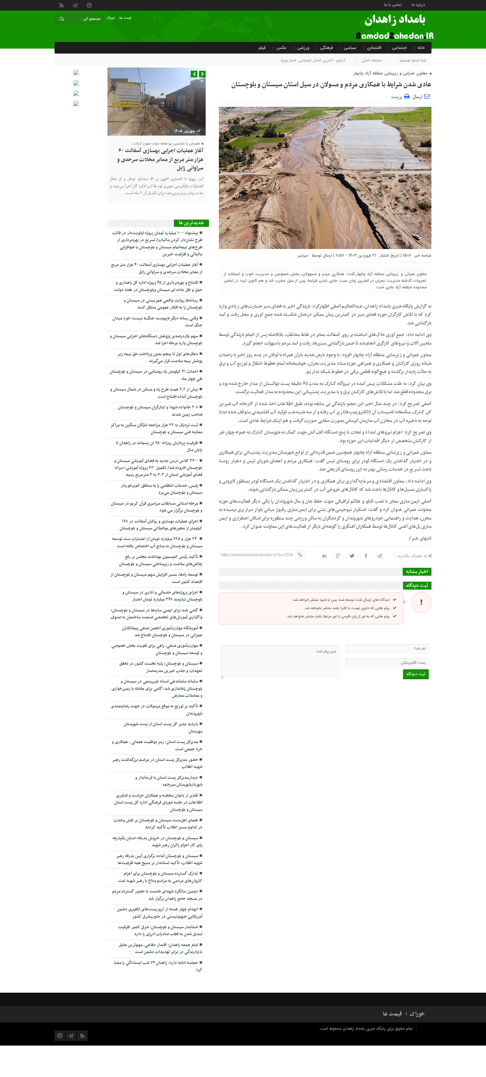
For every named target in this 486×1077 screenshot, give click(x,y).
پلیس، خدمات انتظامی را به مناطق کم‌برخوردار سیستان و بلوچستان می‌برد (161, 489)
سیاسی (350, 47)
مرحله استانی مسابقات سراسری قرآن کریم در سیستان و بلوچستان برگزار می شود (156, 507)
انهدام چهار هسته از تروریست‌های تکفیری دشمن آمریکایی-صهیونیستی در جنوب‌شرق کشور (159, 913)
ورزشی (303, 47)
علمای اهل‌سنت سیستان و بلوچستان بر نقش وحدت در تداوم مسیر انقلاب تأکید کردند (158, 824)
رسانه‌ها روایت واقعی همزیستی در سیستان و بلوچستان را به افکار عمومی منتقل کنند (163, 304)
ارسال (417, 97)
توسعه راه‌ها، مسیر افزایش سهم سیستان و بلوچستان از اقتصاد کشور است (156, 578)
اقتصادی (374, 47)
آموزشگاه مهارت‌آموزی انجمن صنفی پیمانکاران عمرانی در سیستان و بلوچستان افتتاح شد (162, 632)
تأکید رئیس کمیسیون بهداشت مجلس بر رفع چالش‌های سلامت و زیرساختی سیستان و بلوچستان (160, 560)
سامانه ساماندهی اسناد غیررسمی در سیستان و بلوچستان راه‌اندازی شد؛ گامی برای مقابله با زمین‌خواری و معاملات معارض (156, 688)
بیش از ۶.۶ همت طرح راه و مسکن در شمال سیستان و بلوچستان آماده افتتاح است (156, 393)
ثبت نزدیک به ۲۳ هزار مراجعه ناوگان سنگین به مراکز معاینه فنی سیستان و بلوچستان (156, 429)
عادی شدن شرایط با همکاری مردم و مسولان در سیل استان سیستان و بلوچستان (331, 84)
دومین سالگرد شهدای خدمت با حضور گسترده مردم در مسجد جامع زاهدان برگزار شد (157, 895)
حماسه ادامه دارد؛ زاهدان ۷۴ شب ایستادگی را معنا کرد (158, 966)
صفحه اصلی (372, 60)
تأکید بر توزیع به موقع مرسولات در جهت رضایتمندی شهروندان (156, 710)
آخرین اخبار (323, 60)
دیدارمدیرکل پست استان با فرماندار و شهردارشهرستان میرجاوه (168, 781)
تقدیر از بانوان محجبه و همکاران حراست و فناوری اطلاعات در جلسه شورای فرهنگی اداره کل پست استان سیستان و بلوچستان (158, 802)
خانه (421, 47)
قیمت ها (125, 18)
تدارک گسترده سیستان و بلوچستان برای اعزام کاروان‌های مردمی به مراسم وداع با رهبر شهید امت (160, 877)
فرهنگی (326, 47)
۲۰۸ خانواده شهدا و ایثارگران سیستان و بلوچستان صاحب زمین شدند (160, 411)
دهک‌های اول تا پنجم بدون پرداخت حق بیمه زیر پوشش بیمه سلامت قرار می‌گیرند (159, 358)
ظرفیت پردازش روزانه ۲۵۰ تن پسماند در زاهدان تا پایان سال (159, 446)
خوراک (110, 18)
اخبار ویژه (288, 60)
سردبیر (303, 255)
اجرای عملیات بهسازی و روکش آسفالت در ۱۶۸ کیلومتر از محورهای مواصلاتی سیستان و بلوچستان (161, 525)
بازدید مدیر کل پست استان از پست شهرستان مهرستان (163, 728)
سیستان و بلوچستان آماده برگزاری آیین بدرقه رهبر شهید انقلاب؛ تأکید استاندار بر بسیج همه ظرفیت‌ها (159, 859)
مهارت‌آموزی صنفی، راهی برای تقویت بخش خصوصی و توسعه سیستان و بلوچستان (156, 649)
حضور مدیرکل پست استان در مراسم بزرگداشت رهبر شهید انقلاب (157, 763)
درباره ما (418, 4)
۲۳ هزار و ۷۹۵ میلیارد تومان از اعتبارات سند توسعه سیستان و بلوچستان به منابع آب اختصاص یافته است (157, 542)
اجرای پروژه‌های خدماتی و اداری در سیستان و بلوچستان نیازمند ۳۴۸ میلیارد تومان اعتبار (162, 596)
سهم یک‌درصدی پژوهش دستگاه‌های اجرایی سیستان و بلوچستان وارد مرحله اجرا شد (156, 340)
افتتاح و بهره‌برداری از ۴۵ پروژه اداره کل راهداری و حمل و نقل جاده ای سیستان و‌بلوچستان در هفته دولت (158, 286)
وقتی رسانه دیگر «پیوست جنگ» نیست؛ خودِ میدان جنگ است (157, 322)
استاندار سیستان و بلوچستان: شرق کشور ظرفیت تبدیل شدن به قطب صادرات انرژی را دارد (160, 931)
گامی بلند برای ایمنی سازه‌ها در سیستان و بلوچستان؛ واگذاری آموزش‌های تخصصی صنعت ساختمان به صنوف (156, 614)
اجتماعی (399, 47)
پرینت (397, 96)
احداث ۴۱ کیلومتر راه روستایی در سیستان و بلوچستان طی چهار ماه (156, 375)
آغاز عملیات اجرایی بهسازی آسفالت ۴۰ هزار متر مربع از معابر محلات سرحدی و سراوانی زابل (160, 159)
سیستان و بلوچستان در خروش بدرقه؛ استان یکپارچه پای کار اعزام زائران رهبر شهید (157, 842)
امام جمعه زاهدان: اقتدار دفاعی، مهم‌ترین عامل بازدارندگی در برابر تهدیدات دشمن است (160, 948)
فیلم (262, 47)
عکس (281, 47)
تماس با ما (393, 4)
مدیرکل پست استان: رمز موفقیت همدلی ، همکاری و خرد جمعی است (157, 745)
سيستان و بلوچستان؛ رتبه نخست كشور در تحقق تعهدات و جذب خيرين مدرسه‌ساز (160, 667)
